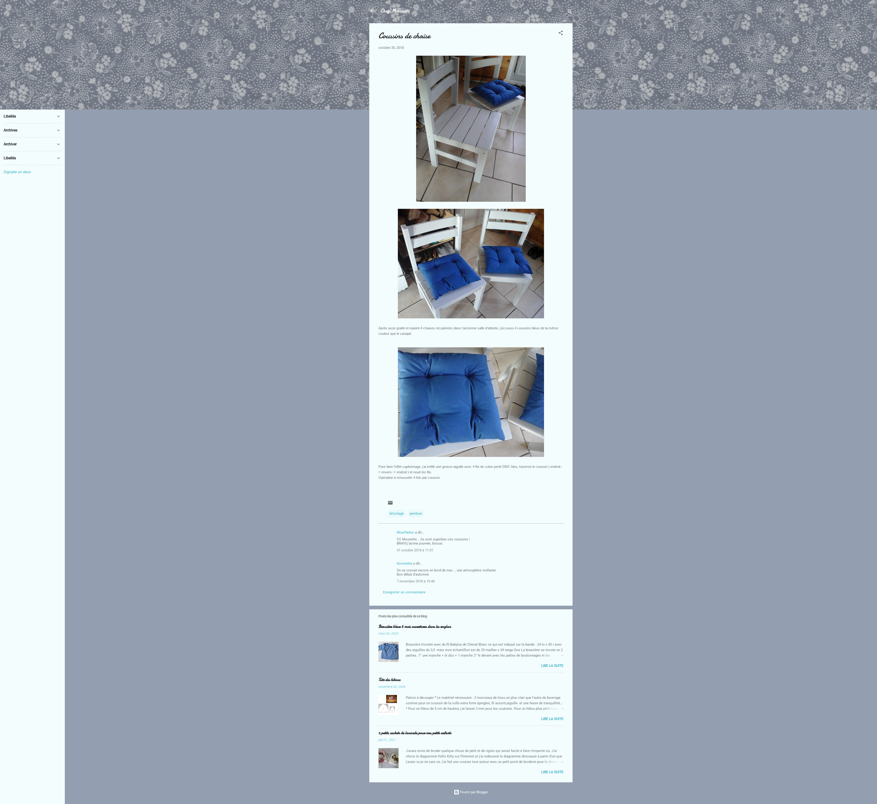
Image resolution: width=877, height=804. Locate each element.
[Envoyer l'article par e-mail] (390, 504)
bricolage (397, 513)
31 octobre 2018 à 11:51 (415, 550)
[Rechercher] (570, 12)
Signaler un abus (17, 172)
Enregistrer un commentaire (404, 592)
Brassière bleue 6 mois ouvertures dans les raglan (414, 626)
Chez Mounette (394, 11)
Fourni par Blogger (473, 792)
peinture (416, 513)
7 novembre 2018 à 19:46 (416, 581)
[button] (560, 33)
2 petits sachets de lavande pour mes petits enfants (414, 733)
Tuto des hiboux (389, 680)
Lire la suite (552, 666)
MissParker (405, 532)
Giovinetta (404, 563)
